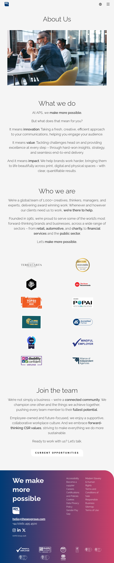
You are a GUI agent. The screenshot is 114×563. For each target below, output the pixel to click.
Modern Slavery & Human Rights (93, 482)
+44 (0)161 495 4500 (25, 523)
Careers (70, 489)
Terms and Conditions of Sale (91, 492)
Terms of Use (92, 510)
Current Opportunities (57, 453)
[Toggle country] (100, 4)
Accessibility (72, 478)
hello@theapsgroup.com (29, 519)
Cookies (70, 499)
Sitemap (89, 506)
